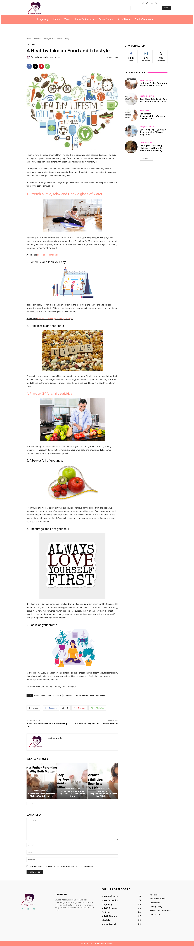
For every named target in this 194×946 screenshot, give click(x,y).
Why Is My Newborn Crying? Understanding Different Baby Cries (152, 132)
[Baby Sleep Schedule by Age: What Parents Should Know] (72, 781)
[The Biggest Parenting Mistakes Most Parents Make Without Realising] (131, 147)
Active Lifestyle (39, 695)
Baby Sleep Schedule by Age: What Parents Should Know (72, 793)
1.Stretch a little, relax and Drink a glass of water (64, 194)
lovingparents (41, 57)
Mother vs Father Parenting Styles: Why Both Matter (41, 795)
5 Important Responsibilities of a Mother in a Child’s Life (103, 793)
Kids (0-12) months (72, 788)
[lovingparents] (29, 57)
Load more (145, 158)
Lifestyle (36, 38)
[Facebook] (143, 3)
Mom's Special (103, 788)
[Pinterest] (151, 3)
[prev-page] (28, 803)
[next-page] (32, 803)
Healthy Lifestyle (82, 695)
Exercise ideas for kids (47, 255)
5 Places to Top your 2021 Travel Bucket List (96, 723)
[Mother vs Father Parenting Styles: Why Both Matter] (42, 781)
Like (131, 52)
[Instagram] (147, 3)
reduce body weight (97, 695)
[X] (156, 3)
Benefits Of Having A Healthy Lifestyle (55, 318)
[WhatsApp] (47, 66)
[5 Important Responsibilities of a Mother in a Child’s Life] (103, 781)
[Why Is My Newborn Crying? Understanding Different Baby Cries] (131, 131)
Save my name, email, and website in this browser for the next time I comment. (61, 866)
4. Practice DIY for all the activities (49, 393)
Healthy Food (68, 695)
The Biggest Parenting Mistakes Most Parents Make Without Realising (150, 148)
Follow (146, 52)
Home (29, 38)
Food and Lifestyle (54, 695)
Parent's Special (41, 790)
